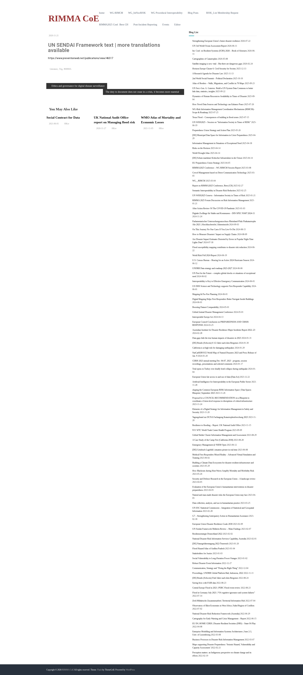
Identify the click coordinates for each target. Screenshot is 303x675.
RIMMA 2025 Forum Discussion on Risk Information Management (220, 200)
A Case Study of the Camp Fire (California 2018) (212, 440)
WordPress (130, 670)
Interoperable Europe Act (202, 317)
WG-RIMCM (116, 13)
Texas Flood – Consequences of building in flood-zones (215, 117)
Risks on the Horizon (201, 148)
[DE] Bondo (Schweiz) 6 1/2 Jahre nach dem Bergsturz (215, 343)
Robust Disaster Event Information (206, 563)
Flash (99, 670)
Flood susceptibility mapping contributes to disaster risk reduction (219, 247)
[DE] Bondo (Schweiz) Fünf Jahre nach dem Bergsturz (215, 578)
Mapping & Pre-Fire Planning (204, 294)
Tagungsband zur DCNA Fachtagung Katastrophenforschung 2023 (220, 417)
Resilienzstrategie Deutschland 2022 (207, 534)
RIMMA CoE (73, 18)
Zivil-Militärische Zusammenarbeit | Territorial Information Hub (218, 601)
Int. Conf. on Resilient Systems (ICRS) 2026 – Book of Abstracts (219, 51)
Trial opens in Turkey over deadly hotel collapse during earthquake (220, 369)
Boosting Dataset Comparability (205, 307)
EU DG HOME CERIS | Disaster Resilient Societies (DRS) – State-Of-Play (224, 623)
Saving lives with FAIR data (204, 583)
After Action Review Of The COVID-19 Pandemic (213, 208)
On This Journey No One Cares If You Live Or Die (213, 229)
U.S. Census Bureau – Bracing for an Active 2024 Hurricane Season (220, 260)
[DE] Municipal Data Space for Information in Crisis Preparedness (220, 135)
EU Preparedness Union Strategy (206, 163)
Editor (177, 24)
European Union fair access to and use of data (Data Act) (215, 377)
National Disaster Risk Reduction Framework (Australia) (216, 613)
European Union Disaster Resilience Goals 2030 (212, 524)
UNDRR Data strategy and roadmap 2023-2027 (212, 268)
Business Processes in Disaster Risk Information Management (218, 639)
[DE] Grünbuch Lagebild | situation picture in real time (214, 450)
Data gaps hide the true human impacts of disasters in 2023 (216, 338)
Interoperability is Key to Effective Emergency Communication (218, 281)
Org (60, 69)
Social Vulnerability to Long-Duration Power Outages (214, 558)
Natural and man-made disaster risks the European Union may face (220, 495)
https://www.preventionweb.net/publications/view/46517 (80, 58)
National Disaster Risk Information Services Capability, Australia (219, 539)
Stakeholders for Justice (202, 553)
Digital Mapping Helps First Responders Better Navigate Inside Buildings (223, 299)
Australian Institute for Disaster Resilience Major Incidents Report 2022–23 (223, 330)
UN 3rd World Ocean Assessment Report (209, 46)
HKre (66, 123)
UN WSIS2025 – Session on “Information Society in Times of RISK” (221, 122)
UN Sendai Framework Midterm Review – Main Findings (216, 529)
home (102, 13)
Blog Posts (193, 13)
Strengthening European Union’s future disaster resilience (216, 41)
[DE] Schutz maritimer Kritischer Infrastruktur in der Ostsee (217, 158)
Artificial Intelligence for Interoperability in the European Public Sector (221, 382)
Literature (54, 69)
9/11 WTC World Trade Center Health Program (212, 430)
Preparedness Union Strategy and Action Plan (211, 130)
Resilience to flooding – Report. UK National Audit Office (216, 425)
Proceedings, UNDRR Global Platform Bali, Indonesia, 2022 (217, 573)
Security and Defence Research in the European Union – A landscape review (223, 479)
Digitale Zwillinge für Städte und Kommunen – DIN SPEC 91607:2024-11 (223, 213)
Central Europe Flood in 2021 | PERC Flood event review (216, 588)
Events (165, 24)
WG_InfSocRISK (137, 13)
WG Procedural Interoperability (167, 13)
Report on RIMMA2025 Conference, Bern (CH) (212, 185)
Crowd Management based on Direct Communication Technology (219, 172)
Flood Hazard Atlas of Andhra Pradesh (208, 548)
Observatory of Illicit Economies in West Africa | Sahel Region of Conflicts (223, 605)
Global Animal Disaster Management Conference (212, 312)
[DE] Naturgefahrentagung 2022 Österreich (210, 543)
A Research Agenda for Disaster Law (207, 73)
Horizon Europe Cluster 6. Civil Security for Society (214, 68)
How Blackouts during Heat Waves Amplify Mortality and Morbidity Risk (223, 471)
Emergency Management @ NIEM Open (209, 445)
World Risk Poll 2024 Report (204, 255)
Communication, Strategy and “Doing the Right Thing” (215, 568)
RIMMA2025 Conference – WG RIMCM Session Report (216, 168)
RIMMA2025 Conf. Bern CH (113, 24)
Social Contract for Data (63, 117)
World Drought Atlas (201, 153)
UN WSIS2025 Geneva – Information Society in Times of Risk (218, 195)
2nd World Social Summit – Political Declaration (212, 78)
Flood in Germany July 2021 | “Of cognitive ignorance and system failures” (223, 592)
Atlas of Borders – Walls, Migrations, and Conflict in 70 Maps (218, 83)
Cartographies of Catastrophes (204, 59)
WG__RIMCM (198, 181)
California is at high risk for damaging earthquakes (213, 348)
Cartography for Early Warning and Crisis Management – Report (219, 618)
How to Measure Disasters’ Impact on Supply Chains (214, 234)
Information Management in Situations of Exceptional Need (217, 143)
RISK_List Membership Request (222, 13)
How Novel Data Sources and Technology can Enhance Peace (218, 104)
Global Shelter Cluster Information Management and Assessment (219, 435)
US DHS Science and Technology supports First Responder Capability (221, 286)
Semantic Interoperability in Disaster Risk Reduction (214, 190)
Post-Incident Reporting (145, 24)
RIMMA (67, 69)
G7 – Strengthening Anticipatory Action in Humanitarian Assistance (220, 516)
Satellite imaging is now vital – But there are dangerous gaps (217, 64)
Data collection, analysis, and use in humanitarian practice (216, 503)
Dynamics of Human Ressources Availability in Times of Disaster (219, 96)
